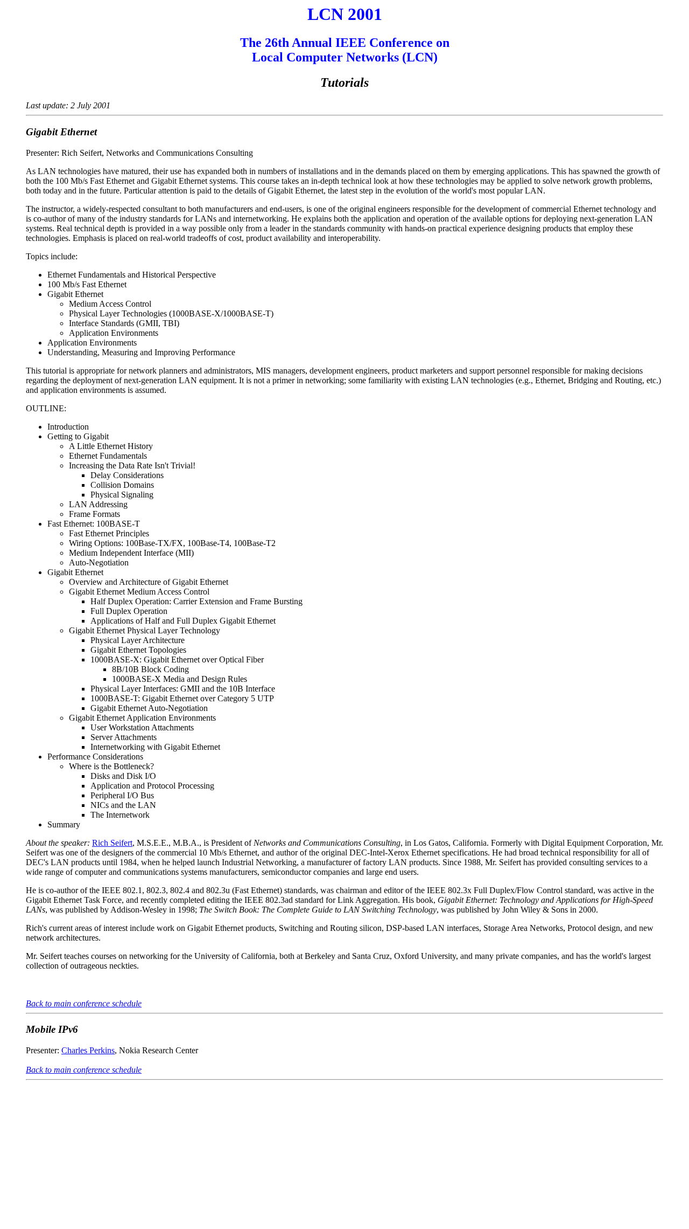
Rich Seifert (112, 842)
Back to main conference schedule (84, 1003)
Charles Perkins (88, 1050)
